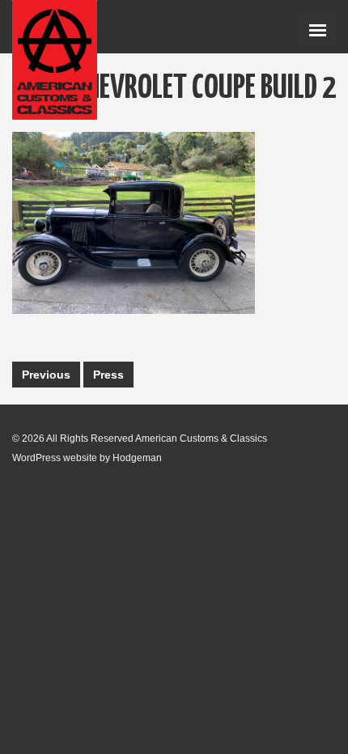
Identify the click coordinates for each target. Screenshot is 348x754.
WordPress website (54, 458)
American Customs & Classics (201, 438)
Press (108, 374)
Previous (46, 374)
